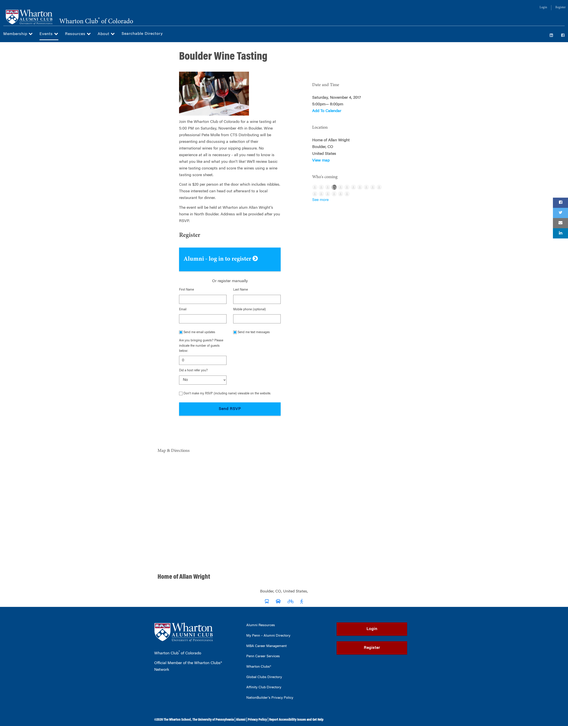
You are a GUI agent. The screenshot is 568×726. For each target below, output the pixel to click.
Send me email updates (199, 332)
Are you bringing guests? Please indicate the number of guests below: (201, 346)
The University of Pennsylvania (213, 720)
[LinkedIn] (551, 36)
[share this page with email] (560, 223)
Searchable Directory (142, 34)
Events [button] (46, 34)
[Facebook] (563, 36)
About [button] (104, 34)
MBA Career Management (266, 646)
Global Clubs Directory (264, 677)
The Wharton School (177, 720)
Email (182, 309)
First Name (186, 289)
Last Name (240, 289)
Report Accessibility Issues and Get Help (296, 720)
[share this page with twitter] (560, 213)
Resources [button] (76, 34)
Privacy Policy (257, 720)
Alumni (241, 720)
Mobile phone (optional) (249, 309)
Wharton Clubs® (258, 667)
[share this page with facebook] (560, 203)
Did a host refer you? (193, 370)
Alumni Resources (260, 625)
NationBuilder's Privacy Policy (269, 698)
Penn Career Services (263, 656)
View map (321, 161)
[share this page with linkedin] (560, 233)
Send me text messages (254, 332)
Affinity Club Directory (263, 687)
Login (543, 7)
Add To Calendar (326, 111)
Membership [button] (16, 34)
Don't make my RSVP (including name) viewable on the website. (227, 393)
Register (560, 7)
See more (320, 200)
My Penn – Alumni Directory (268, 635)
